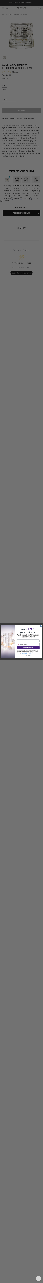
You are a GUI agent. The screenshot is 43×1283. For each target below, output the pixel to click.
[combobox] (19, 644)
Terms (29, 653)
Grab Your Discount (28, 647)
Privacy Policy (25, 653)
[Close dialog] (41, 626)
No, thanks (28, 655)
